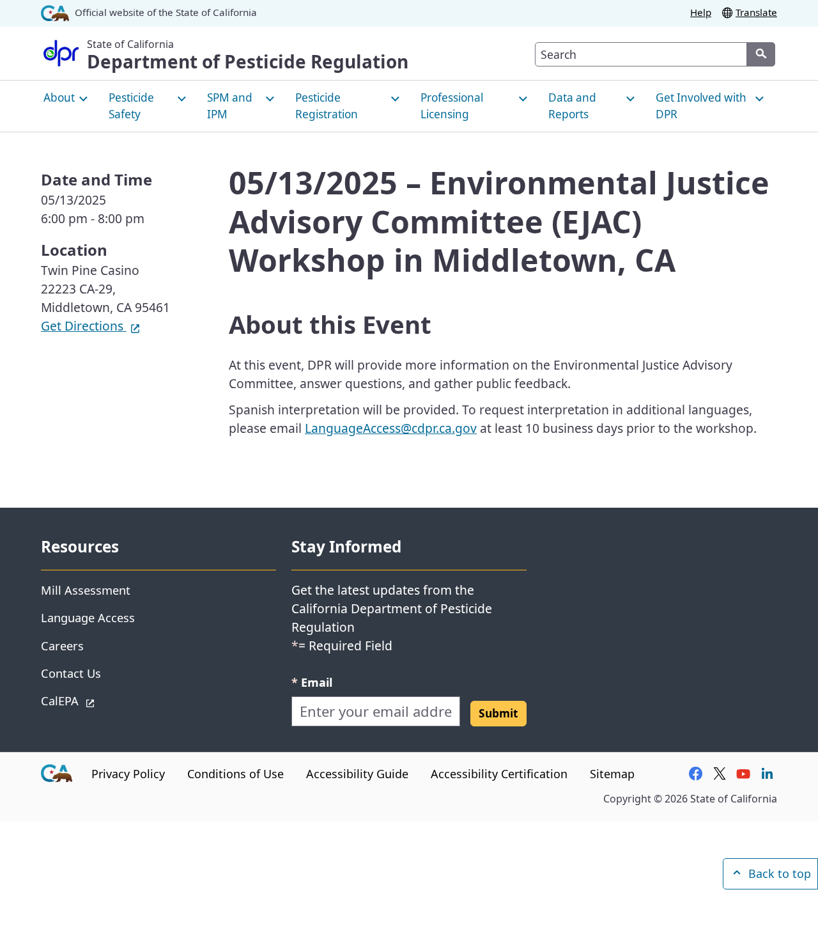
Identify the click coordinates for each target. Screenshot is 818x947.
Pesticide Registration (326, 105)
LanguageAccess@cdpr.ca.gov (391, 428)
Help (700, 12)
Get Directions (91, 325)
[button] (498, 713)
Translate (756, 12)
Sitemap (612, 773)
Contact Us (71, 673)
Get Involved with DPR (701, 105)
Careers (62, 646)
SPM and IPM (229, 105)
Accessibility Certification (499, 773)
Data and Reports (572, 105)
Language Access (88, 617)
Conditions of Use (235, 773)
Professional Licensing (452, 105)
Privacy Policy (128, 773)
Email (311, 682)
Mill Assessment (85, 590)
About (59, 97)
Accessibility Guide (357, 773)
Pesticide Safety (131, 105)
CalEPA (105, 700)
